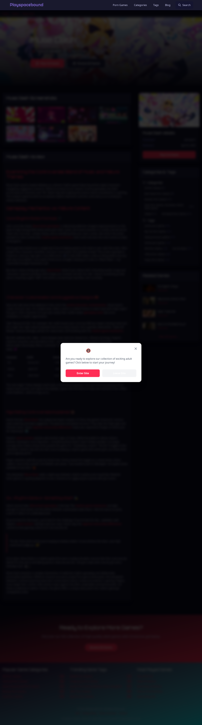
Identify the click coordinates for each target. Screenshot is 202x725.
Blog (167, 5)
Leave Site (119, 373)
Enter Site (83, 373)
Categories (140, 5)
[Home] (26, 5)
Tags (156, 5)
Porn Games (120, 5)
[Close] (136, 348)
